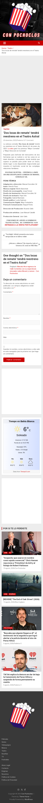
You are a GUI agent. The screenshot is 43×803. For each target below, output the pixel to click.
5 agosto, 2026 (8, 643)
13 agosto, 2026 (8, 602)
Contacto (5, 768)
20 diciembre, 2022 (10, 140)
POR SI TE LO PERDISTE (15, 528)
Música (4, 748)
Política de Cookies (9, 777)
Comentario (8, 292)
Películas (5, 739)
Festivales (5, 760)
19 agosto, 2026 (8, 568)
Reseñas (12, 594)
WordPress (29, 799)
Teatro (6, 129)
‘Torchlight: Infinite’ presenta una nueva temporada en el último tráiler (20, 235)
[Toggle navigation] (4, 43)
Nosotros (5, 774)
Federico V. (21, 140)
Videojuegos (6, 745)
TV (10, 552)
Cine (5, 552)
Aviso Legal (6, 765)
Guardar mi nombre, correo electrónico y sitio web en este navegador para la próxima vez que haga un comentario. (21, 351)
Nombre (6, 318)
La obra (10, 149)
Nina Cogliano (20, 602)
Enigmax (5, 771)
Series (4, 742)
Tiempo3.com (25, 471)
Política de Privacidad (9, 780)
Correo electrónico (10, 328)
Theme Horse (24, 797)
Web (5, 337)
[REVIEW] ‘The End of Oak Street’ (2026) (21, 599)
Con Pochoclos (20, 568)
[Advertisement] (21, 81)
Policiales (8, 628)
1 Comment (29, 140)
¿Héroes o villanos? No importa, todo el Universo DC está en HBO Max (23, 244)
